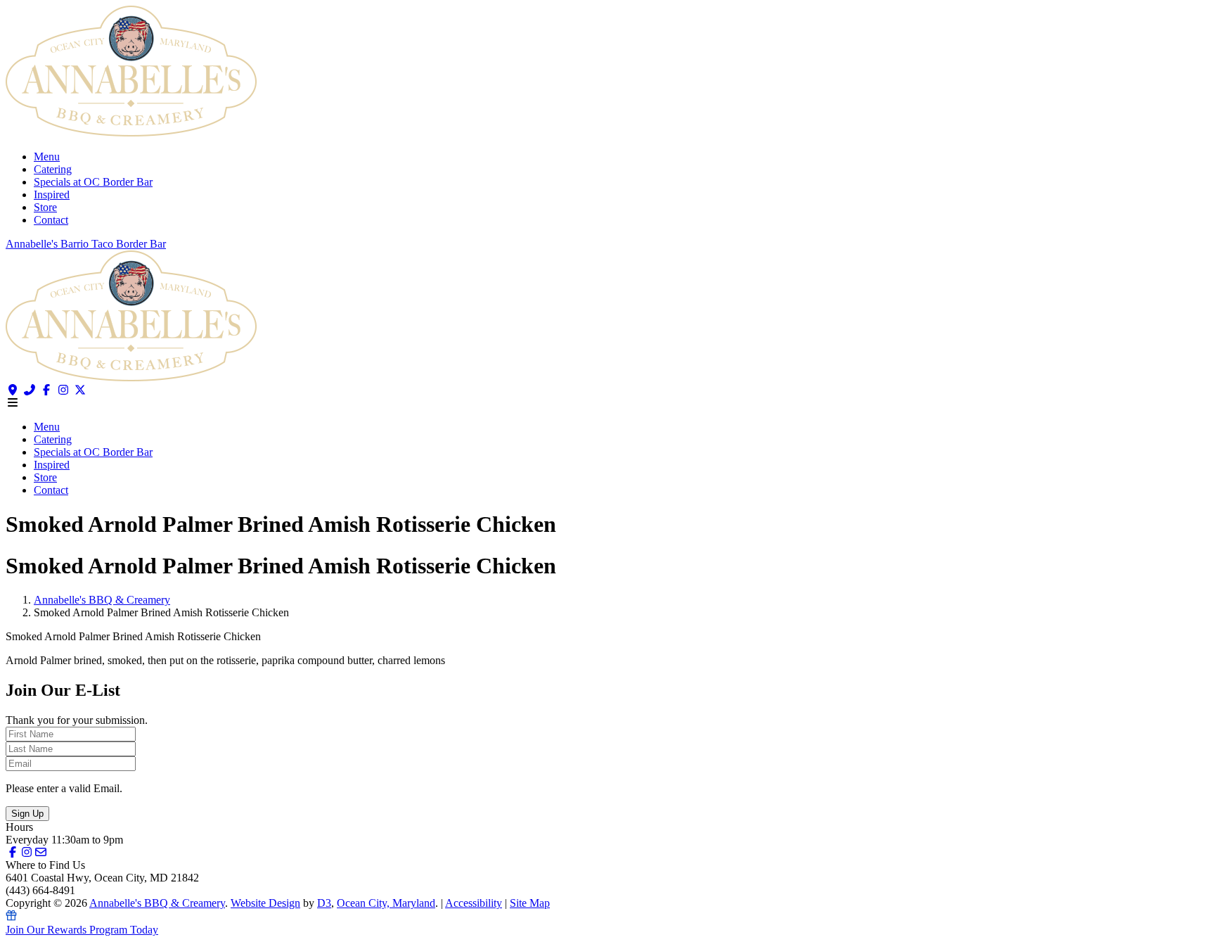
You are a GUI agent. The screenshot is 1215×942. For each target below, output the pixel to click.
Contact (51, 220)
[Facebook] (46, 390)
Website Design (265, 903)
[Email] (41, 852)
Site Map (530, 903)
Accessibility (473, 903)
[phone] (29, 390)
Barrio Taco (88, 244)
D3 (324, 903)
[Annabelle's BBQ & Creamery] (131, 133)
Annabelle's (33, 244)
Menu (47, 157)
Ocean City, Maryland (386, 903)
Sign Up (27, 813)
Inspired (52, 195)
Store (45, 207)
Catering (53, 169)
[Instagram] (63, 390)
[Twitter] (80, 390)
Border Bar (141, 244)
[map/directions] (13, 390)
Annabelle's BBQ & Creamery (102, 600)
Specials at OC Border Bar (93, 182)
